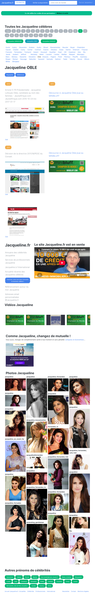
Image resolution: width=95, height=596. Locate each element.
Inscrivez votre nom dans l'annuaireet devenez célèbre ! (17, 280)
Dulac (61, 50)
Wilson (86, 59)
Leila (15, 581)
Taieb (65, 59)
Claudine (59, 581)
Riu (84, 52)
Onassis (45, 57)
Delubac (54, 50)
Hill (65, 52)
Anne (49, 586)
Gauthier (52, 52)
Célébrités (20, 3)
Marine (35, 577)
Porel (60, 57)
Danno (68, 50)
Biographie (10, 75)
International (51, 591)
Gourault (44, 52)
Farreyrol (28, 52)
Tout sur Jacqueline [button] (85, 2)
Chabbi (15, 50)
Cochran (38, 50)
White (8, 61)
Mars (7, 57)
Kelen (42, 54)
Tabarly (72, 59)
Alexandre (23, 47)
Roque (8, 59)
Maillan (64, 54)
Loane (8, 581)
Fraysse (85, 50)
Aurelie (34, 586)
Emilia (42, 581)
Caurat (8, 50)
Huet (60, 52)
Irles (79, 52)
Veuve (79, 59)
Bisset (46, 47)
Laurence (24, 581)
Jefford (23, 54)
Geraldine (33, 581)
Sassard (41, 59)
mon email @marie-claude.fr (49, 577)
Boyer (72, 47)
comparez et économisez (74, 340)
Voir (6, 140)
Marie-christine (66, 577)
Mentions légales (83, 591)
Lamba (56, 54)
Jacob (8, 54)
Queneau (83, 57)
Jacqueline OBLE (32, 41)
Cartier (29, 50)
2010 (8, 84)
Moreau (14, 57)
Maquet (72, 54)
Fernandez (18, 52)
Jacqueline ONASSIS (49, 41)
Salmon (58, 59)
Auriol (8, 47)
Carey (23, 50)
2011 (52, 84)
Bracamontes (55, 47)
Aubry (14, 47)
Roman (15, 59)
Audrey (42, 586)
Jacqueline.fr (7, 2)
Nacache (23, 57)
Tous (8, 31)
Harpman (72, 52)
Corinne (50, 581)
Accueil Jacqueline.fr (11, 591)
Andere (31, 47)
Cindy (67, 581)
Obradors (32, 57)
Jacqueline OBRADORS (15, 41)
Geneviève (10, 577)
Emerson (76, 50)
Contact (73, 591)
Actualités (22, 591)
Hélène (19, 577)
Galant (35, 52)
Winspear (15, 61)
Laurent (49, 54)
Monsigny (80, 54)
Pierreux (67, 57)
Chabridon (81, 47)
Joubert (15, 54)
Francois (9, 52)
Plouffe (75, 57)
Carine (75, 581)
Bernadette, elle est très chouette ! (17, 586)
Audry (39, 47)
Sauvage (23, 59)
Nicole (27, 577)
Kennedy (34, 54)
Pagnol (53, 57)
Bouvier (65, 47)
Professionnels (40, 591)
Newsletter (65, 591)
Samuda (50, 59)
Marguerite (78, 577)
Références (20, 75)
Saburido (32, 59)
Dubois (45, 50)
